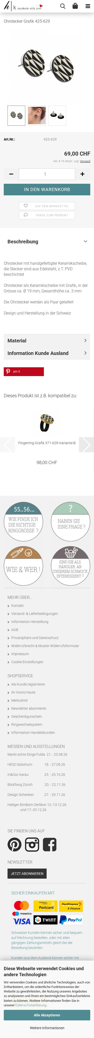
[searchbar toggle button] (62, 6)
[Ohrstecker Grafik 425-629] (47, 66)
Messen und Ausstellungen (36, 746)
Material (17, 341)
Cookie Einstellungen (27, 662)
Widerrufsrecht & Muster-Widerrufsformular (45, 646)
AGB (14, 630)
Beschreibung (23, 242)
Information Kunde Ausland (38, 353)
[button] (11, 174)
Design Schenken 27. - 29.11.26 (36, 795)
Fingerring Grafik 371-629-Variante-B (47, 443)
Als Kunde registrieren (28, 684)
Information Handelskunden (33, 733)
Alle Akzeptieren (47, 1015)
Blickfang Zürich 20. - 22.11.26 (36, 785)
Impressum (20, 654)
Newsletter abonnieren (28, 708)
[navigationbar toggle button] (87, 6)
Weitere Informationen (47, 1028)
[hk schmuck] (21, 6)
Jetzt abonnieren (27, 874)
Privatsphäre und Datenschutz (35, 638)
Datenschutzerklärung (30, 1005)
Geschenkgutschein (26, 716)
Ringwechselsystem (26, 725)
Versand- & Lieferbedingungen (34, 614)
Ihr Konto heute (23, 692)
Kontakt (17, 606)
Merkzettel (19, 700)
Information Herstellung (29, 622)
